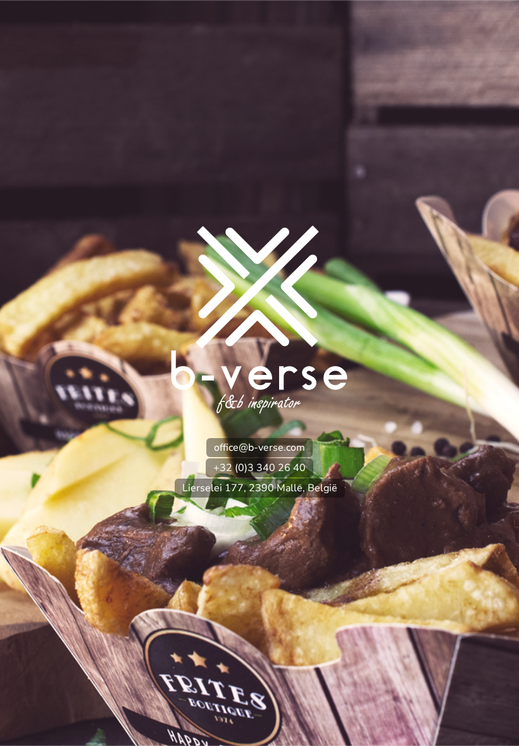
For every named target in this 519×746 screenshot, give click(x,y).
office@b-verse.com (259, 448)
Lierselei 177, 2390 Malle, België (259, 488)
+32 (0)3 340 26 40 (259, 468)
